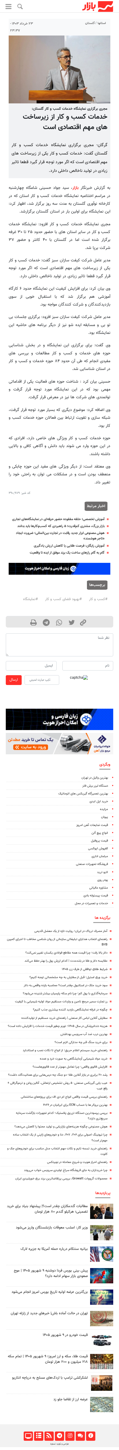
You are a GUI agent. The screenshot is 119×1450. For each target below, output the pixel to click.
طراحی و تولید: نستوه (59, 1444)
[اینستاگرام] (69, 1436)
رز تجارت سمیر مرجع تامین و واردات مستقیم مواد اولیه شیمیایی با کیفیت (61, 1001)
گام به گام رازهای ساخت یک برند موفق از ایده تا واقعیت (67, 552)
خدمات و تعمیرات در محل (91, 903)
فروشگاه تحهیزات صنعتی (92, 864)
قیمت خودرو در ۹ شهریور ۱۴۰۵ (65, 1335)
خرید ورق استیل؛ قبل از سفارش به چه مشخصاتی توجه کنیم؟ (68, 977)
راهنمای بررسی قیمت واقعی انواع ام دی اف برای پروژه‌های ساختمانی (64, 1097)
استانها (102, 23)
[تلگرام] (59, 1436)
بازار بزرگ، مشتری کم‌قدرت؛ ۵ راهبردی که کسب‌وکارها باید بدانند (61, 526)
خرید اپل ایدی (99, 801)
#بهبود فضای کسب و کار (63, 599)
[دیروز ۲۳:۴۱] (101, 1275)
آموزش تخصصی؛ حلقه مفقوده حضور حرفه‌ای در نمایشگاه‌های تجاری (58, 519)
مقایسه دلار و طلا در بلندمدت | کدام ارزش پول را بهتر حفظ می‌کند (66, 960)
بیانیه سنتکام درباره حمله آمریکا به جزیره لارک (54, 1249)
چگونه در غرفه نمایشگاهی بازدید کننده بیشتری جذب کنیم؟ (70, 1009)
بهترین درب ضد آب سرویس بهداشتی (83, 1034)
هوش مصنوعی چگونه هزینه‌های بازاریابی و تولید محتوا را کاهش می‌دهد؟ (60, 1126)
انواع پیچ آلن (100, 833)
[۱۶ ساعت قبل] (101, 1404)
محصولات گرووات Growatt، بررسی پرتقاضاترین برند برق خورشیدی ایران (61, 1178)
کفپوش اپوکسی (98, 848)
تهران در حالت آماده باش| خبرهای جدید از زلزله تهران (49, 1313)
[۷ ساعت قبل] (101, 1318)
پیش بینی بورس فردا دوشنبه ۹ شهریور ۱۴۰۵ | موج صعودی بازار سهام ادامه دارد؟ (51, 1273)
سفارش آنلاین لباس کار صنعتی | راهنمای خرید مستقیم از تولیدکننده (64, 1018)
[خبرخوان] (49, 1436)
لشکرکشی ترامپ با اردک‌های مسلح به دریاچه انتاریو (50, 1378)
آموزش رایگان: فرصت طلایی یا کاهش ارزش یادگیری (69, 545)
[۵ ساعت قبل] (101, 1211)
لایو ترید (102, 872)
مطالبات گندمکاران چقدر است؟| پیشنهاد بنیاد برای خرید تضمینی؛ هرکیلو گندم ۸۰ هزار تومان (47, 1209)
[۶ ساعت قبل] (101, 1340)
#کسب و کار (98, 599)
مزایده (104, 809)
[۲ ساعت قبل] (101, 1361)
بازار (75, 188)
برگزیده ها (102, 918)
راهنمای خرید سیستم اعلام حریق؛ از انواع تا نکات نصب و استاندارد (65, 1050)
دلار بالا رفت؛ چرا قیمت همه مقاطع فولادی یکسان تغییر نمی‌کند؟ (66, 952)
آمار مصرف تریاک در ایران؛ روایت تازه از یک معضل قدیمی (70, 931)
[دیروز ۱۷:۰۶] (101, 1383)
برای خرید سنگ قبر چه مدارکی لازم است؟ (81, 1042)
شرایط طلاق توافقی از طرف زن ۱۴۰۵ (84, 969)
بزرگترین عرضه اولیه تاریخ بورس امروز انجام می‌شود (50, 1292)
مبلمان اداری (100, 856)
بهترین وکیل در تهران (94, 777)
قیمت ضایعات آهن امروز (92, 825)
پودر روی (102, 880)
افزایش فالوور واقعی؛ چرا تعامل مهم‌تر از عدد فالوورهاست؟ (70, 1066)
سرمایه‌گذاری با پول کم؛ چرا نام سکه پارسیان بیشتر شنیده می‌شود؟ (65, 993)
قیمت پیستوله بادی (95, 895)
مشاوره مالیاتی (98, 887)
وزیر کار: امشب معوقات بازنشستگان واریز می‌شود (52, 1228)
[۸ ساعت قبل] (101, 1254)
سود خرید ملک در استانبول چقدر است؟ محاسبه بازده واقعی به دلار (65, 985)
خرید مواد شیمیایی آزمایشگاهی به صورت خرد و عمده (73, 1058)
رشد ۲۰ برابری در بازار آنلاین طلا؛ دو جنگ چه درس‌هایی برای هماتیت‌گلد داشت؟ (57, 1075)
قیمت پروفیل (99, 840)
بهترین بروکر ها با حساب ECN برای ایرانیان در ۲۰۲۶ (75, 1105)
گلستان (90, 23)
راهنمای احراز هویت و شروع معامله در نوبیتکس (77, 1162)
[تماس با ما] (80, 1436)
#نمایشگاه (30, 599)
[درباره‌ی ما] (90, 1436)
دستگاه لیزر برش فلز (95, 785)
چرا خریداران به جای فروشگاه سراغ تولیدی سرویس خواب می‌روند (65, 1170)
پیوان (104, 817)
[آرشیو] (38, 1436)
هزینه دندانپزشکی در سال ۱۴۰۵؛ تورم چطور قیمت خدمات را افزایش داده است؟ (57, 1026)
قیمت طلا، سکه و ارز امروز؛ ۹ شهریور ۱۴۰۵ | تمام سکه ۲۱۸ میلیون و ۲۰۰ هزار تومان (48, 1359)
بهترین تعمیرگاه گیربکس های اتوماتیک (83, 793)
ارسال (14, 680)
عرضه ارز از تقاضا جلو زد (70, 1399)
